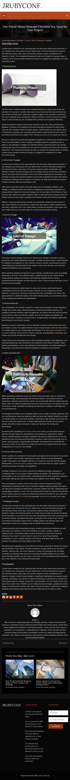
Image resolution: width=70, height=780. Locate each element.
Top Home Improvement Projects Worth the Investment (33, 758)
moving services (36, 536)
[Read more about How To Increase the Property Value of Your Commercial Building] (20, 669)
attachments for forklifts (19, 496)
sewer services (45, 496)
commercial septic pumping (22, 463)
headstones (18, 447)
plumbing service (47, 135)
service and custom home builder (34, 431)
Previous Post (8, 643)
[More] (21, 597)
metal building (23, 471)
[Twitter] (7, 597)
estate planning (26, 491)
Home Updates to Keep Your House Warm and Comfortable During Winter (49, 683)
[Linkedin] (10, 597)
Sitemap (46, 776)
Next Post (63, 643)
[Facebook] (3, 597)
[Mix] (17, 597)
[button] (67, 16)
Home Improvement (9, 40)
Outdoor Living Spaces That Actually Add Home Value (33, 714)
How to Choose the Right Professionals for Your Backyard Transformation (34, 724)
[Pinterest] (14, 597)
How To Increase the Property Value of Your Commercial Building (18, 683)
